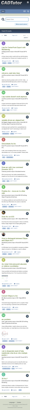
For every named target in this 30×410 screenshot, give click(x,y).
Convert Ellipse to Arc (10, 296)
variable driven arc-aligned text (13, 120)
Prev (5, 35)
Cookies (19, 402)
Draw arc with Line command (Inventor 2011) (12, 168)
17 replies (15, 108)
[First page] (2, 35)
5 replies (14, 131)
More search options (22, 24)
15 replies (16, 61)
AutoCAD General (21, 268)
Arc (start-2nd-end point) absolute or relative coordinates (14, 265)
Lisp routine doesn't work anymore (14, 97)
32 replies (14, 339)
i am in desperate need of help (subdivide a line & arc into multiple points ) (14, 353)
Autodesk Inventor (20, 171)
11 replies (18, 252)
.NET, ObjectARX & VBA (22, 218)
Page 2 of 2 (15, 35)
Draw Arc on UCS (8, 217)
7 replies (17, 155)
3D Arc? (5, 379)
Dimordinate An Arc (9, 144)
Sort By (26, 37)
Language (12, 402)
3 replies (16, 226)
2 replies (15, 84)
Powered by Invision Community (15, 407)
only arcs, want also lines (11, 73)
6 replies (14, 204)
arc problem (6, 319)
